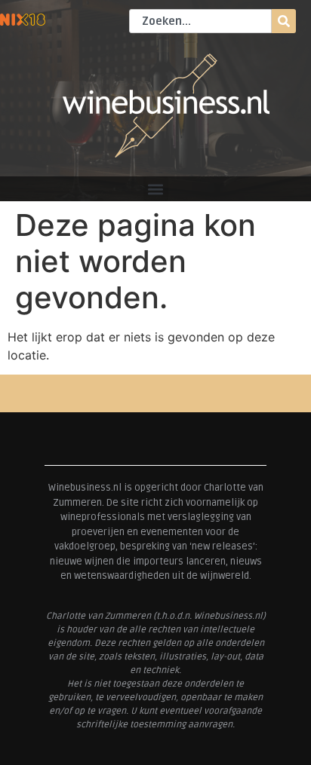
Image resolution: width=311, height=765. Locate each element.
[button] (155, 188)
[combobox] (200, 21)
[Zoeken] (284, 21)
